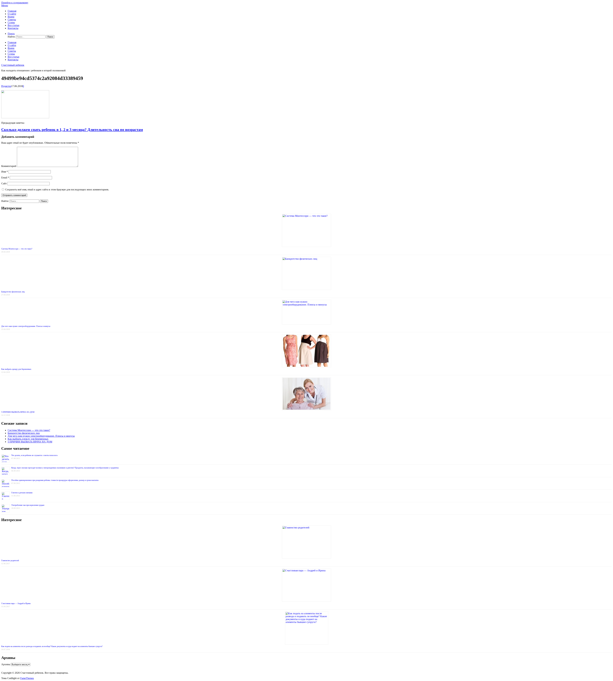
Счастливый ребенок (12, 65)
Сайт (4, 183)
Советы (12, 19)
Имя (4, 171)
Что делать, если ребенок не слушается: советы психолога (34, 455)
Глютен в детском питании (21, 493)
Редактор (6, 86)
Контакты (13, 28)
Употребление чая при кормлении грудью (27, 505)
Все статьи (13, 25)
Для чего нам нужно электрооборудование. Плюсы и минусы (25, 326)
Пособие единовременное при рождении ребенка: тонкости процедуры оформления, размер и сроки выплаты (54, 480)
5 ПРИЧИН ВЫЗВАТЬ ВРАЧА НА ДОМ (17, 412)
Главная (12, 11)
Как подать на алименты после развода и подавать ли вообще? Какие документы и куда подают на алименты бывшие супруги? (51, 646)
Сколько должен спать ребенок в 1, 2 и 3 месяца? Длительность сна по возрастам (72, 130)
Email (5, 177)
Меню (4, 5)
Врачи (11, 16)
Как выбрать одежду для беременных (16, 369)
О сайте (12, 13)
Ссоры (11, 22)
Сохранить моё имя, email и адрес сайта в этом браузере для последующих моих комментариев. (57, 189)
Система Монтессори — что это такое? (16, 249)
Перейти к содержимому (14, 2)
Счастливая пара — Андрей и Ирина (15, 603)
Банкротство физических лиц (13, 292)
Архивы (5, 664)
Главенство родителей (10, 560)
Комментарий (8, 166)
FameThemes (27, 678)
